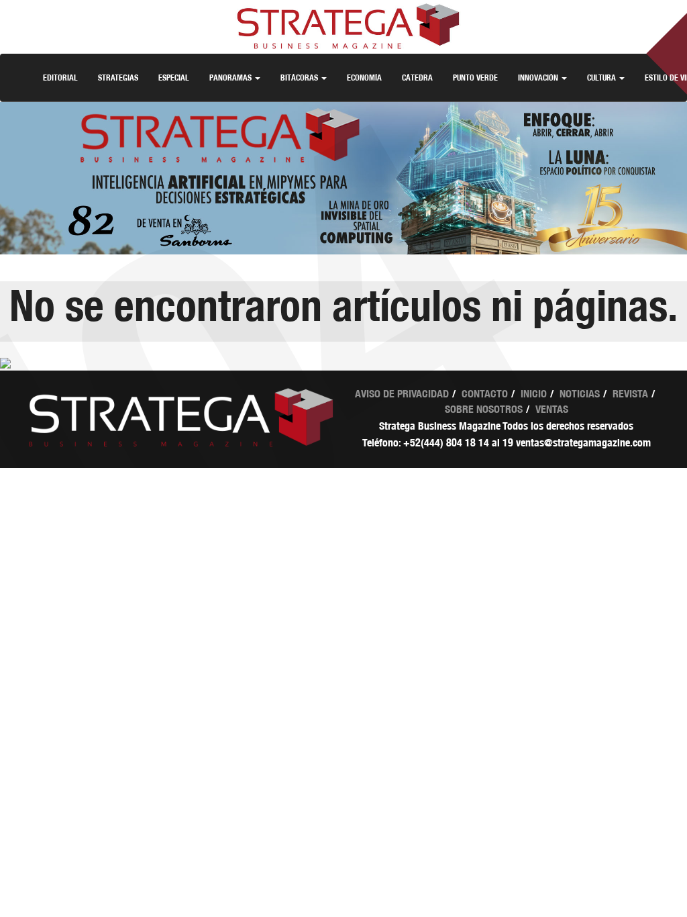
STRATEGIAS (118, 78)
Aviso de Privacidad (402, 393)
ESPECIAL (173, 78)
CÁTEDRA (417, 78)
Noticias (580, 393)
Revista (630, 393)
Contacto (485, 393)
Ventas (551, 409)
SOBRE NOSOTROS (484, 409)
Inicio (534, 393)
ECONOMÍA (364, 78)
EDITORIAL (60, 78)
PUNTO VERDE (475, 78)
